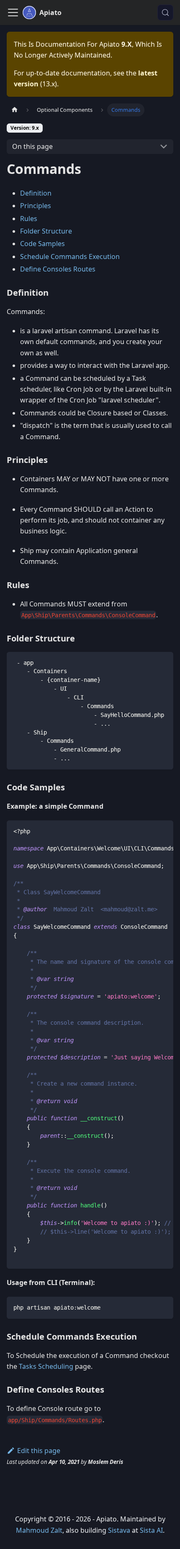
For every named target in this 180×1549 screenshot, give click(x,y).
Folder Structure (46, 231)
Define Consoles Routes (57, 269)
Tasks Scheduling (46, 1366)
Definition (35, 193)
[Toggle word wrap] (148, 831)
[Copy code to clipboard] (163, 662)
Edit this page (38, 1450)
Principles (35, 205)
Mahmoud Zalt (39, 1530)
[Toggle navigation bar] (13, 12)
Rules (28, 218)
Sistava (119, 1530)
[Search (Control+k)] (165, 12)
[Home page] (15, 109)
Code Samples (42, 243)
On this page (32, 146)
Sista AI (151, 1530)
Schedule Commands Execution (70, 256)
